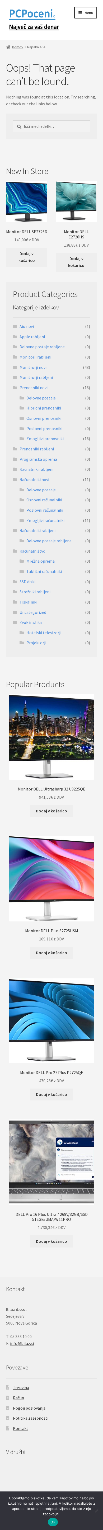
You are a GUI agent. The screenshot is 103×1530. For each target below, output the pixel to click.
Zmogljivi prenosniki (45, 438)
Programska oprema (38, 459)
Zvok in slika (31, 622)
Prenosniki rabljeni (37, 448)
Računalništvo (32, 551)
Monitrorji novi (33, 367)
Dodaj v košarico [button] (26, 257)
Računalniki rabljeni (37, 530)
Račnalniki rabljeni (36, 469)
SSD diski (27, 581)
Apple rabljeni (32, 336)
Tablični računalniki (44, 571)
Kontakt (20, 1428)
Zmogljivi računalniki (45, 520)
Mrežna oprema (40, 561)
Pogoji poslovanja (29, 1408)
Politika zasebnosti (30, 1418)
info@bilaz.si (22, 1343)
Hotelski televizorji (43, 632)
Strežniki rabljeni (35, 591)
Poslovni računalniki (44, 510)
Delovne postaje (41, 398)
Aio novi (27, 326)
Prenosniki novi (34, 387)
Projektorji (36, 642)
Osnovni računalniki (44, 499)
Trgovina (21, 1387)
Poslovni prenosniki (44, 428)
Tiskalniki (28, 602)
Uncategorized (33, 612)
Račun (18, 1397)
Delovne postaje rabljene (42, 346)
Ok (52, 1522)
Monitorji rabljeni (35, 357)
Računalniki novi (34, 479)
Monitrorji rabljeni (36, 377)
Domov (17, 47)
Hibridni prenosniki (43, 408)
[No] (96, 1510)
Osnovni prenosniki (43, 418)
